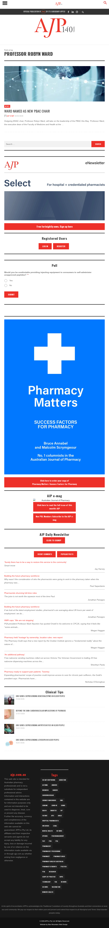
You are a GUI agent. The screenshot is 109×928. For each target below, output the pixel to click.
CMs (61, 800)
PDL (56, 841)
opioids (45, 836)
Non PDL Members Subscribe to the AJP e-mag (54, 518)
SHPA (61, 877)
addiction (62, 780)
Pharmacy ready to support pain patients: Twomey (26, 672)
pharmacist (46, 846)
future (44, 815)
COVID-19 (54, 805)
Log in (45, 246)
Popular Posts (67, 554)
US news (45, 887)
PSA (43, 872)
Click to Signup (53, 540)
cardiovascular (48, 795)
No (10, 285)
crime (63, 805)
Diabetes (53, 810)
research (52, 872)
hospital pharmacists (50, 821)
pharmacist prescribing (51, 851)
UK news (63, 882)
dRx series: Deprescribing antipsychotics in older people (40, 725)
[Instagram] (77, 12)
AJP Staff (10, 116)
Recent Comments (45, 554)
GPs (52, 815)
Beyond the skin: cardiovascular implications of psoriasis (41, 710)
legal (55, 826)
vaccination (56, 887)
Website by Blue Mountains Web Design (53, 924)
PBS (50, 841)
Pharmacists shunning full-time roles (20, 593)
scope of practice (48, 877)
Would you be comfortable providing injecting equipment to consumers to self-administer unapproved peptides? (47, 273)
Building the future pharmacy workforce (21, 576)
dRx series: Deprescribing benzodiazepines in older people (40, 695)
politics (64, 866)
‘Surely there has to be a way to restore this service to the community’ (35, 562)
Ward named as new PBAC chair (27, 111)
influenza (45, 826)
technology (46, 882)
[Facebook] (68, 12)
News (7, 106)
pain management (58, 836)
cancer (55, 790)
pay (43, 841)
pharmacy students (49, 866)
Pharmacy (46, 856)
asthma (45, 785)
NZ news (59, 831)
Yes (11, 280)
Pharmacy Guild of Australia (52, 861)
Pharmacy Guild (59, 856)
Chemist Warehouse (49, 800)
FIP (61, 810)
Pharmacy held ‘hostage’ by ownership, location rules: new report (33, 637)
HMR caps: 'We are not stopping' (19, 620)
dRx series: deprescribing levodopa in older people (37, 739)
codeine (45, 805)
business (45, 790)
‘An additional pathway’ (14, 654)
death (44, 810)
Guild (60, 815)
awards (54, 785)
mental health (47, 831)
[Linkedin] (73, 12)
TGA (55, 882)
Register (61, 246)
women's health (47, 892)
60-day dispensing (48, 780)
